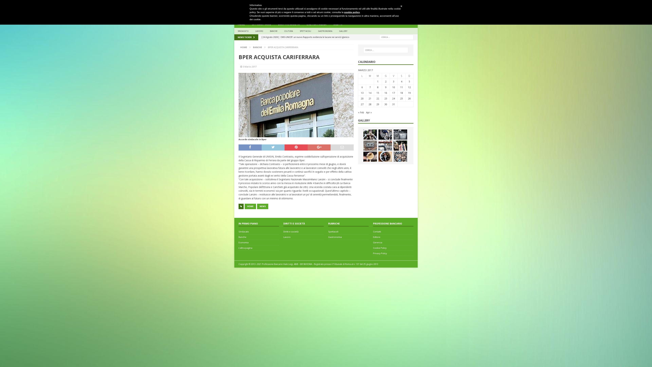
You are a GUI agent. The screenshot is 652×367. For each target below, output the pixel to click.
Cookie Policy (380, 247)
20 (362, 98)
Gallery (343, 31)
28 (370, 104)
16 (385, 92)
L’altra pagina (245, 247)
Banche (242, 237)
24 (393, 98)
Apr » (369, 112)
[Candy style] (370, 157)
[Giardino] (400, 146)
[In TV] (400, 134)
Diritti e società (290, 231)
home (250, 206)
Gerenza (377, 242)
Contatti (377, 231)
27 (362, 104)
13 (362, 92)
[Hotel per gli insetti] (400, 157)
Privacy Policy (380, 253)
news (263, 206)
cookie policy (352, 12)
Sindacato (244, 231)
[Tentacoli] (385, 134)
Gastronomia (325, 31)
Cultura (288, 31)
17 (393, 92)
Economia (244, 242)
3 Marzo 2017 (250, 66)
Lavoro (287, 237)
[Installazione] (385, 146)
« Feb (361, 112)
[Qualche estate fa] (370, 146)
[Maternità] (370, 134)
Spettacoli (305, 31)
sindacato (243, 31)
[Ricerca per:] (396, 37)
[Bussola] (385, 157)
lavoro (259, 31)
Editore (376, 237)
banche (273, 31)
